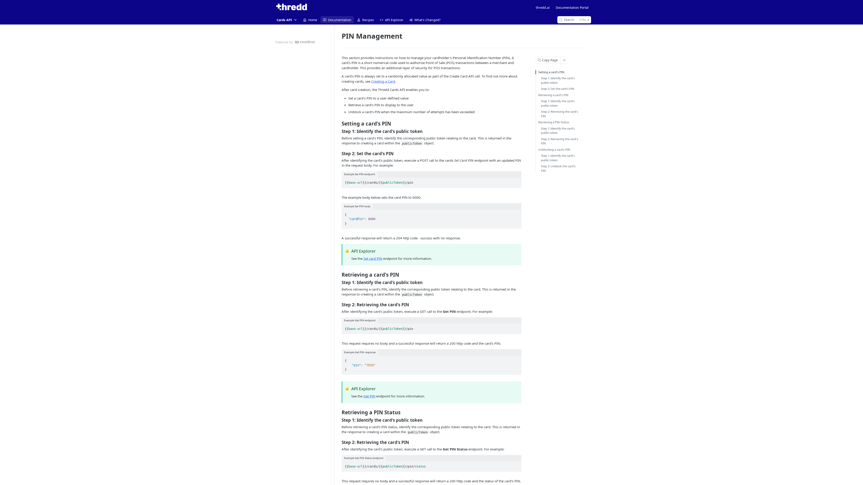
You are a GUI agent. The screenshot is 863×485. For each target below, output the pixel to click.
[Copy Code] (516, 181)
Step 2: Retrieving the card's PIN (559, 114)
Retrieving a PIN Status (553, 122)
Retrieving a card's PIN (553, 95)
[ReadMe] (305, 42)
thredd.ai (543, 7)
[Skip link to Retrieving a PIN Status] (338, 412)
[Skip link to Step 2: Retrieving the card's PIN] (338, 304)
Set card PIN (372, 258)
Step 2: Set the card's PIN (557, 89)
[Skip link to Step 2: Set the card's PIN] (338, 153)
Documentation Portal (572, 7)
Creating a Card (383, 81)
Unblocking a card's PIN (554, 150)
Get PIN (369, 396)
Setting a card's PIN (551, 72)
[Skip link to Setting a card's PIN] (338, 123)
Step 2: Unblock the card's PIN (558, 168)
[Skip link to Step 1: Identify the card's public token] (338, 131)
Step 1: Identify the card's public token (558, 80)
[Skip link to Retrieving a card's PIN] (338, 275)
